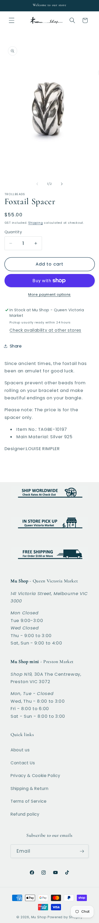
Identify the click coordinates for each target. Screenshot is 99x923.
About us (20, 750)
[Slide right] (62, 184)
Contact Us (23, 763)
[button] (11, 20)
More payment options (49, 294)
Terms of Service (29, 801)
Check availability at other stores (45, 330)
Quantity (13, 232)
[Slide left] (37, 184)
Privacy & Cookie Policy (35, 775)
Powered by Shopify (65, 917)
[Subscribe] (82, 851)
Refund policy (25, 814)
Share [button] (16, 346)
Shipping (35, 223)
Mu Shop (38, 917)
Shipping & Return (29, 788)
